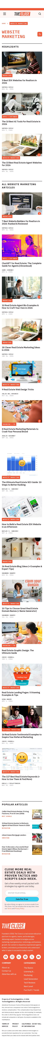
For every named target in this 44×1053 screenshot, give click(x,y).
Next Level (28, 986)
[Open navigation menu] (4, 14)
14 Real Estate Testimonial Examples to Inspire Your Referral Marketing (22, 735)
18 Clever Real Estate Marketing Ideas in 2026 (21, 348)
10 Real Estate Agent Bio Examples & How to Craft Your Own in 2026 (20, 306)
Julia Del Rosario (10, 394)
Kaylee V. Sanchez (10, 489)
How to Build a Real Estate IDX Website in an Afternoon (21, 525)
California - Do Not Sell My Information (31, 1025)
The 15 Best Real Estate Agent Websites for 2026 (22, 164)
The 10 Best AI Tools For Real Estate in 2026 (21, 122)
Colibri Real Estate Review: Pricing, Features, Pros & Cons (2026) (15, 812)
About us (6, 968)
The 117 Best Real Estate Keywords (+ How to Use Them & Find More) (21, 778)
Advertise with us (9, 974)
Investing (5, 838)
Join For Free (22, 899)
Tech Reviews (29, 982)
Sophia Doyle (7, 87)
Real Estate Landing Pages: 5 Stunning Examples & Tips (21, 693)
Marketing (28, 975)
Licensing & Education (28, 971)
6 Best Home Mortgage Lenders (14, 835)
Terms (9, 908)
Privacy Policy (19, 908)
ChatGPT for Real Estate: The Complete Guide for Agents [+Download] (21, 264)
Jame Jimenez (7, 270)
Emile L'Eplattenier (11, 783)
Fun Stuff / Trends (31, 990)
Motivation (6, 828)
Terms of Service (5, 1025)
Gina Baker (6, 699)
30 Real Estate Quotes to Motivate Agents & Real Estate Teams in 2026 (16, 824)
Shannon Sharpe (8, 573)
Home (4, 23)
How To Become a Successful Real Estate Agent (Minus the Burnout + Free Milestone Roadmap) (15, 849)
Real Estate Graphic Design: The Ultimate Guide (18, 651)
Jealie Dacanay (8, 436)
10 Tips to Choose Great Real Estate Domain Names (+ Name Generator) (20, 609)
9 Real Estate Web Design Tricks (18, 389)
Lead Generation (31, 979)
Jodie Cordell (8, 657)
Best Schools (7, 816)
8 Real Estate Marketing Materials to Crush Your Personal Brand (20, 430)
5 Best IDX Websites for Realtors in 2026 (19, 81)
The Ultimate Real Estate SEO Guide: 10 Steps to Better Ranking (21, 483)
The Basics (28, 968)
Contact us (6, 971)
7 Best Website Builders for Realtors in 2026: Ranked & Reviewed (21, 222)
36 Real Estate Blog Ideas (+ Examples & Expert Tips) (22, 567)
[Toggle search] (39, 13)
